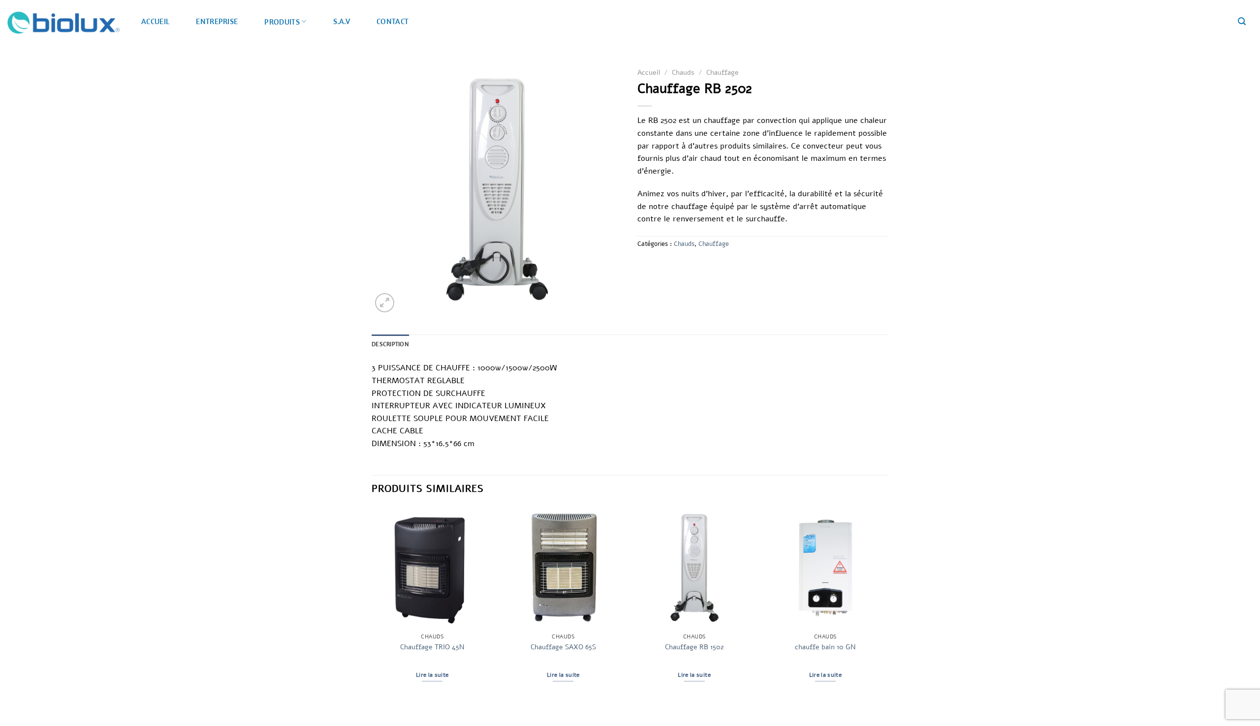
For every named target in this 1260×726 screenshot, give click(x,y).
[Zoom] (384, 302)
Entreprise (217, 21)
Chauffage (722, 72)
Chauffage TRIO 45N (432, 647)
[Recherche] (1242, 21)
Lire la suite (432, 675)
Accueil (155, 21)
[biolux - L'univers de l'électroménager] (63, 22)
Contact (393, 21)
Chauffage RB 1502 (694, 647)
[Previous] (372, 603)
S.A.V (341, 21)
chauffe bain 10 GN (825, 647)
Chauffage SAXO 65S (563, 647)
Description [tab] (390, 344)
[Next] (885, 603)
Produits (282, 22)
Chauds (683, 72)
